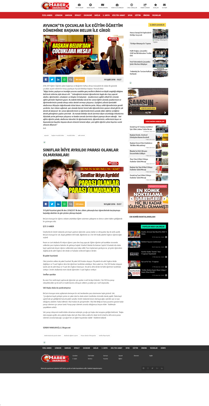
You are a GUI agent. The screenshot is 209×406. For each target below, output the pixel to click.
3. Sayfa (74, 359)
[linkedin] (162, 368)
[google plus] (157, 368)
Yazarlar (105, 359)
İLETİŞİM (164, 8)
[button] (165, 112)
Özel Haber (91, 355)
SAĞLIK (97, 15)
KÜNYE (163, 348)
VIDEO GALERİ (91, 8)
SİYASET (78, 15)
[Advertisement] (65, 388)
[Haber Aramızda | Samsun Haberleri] (55, 6)
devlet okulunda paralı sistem (52, 335)
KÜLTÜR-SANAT (118, 15)
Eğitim (120, 359)
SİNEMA (146, 15)
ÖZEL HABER (47, 15)
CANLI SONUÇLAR (132, 8)
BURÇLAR (156, 8)
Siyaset (121, 355)
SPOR (130, 15)
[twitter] (152, 368)
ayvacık (46, 135)
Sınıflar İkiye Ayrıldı (104, 335)
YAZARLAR (156, 15)
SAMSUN (68, 15)
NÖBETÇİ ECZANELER (117, 8)
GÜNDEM (58, 15)
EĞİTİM (138, 15)
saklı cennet (81, 135)
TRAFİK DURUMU (103, 8)
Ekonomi (136, 355)
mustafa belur (71, 135)
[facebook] (144, 368)
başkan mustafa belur (57, 135)
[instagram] (148, 368)
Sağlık (151, 355)
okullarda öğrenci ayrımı (71, 335)
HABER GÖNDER (145, 8)
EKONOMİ (88, 15)
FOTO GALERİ (79, 8)
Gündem (75, 355)
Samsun (105, 355)
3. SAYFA (106, 15)
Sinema (90, 359)
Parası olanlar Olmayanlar (88, 335)
